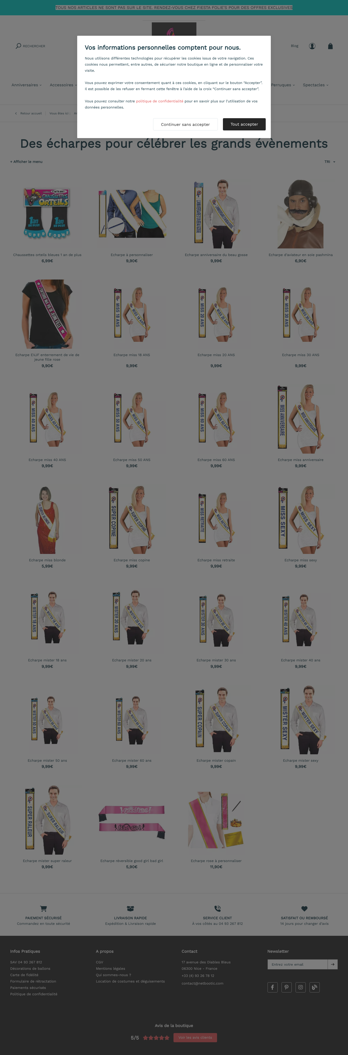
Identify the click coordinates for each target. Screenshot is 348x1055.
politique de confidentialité (159, 101)
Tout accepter (244, 124)
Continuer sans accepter (185, 124)
